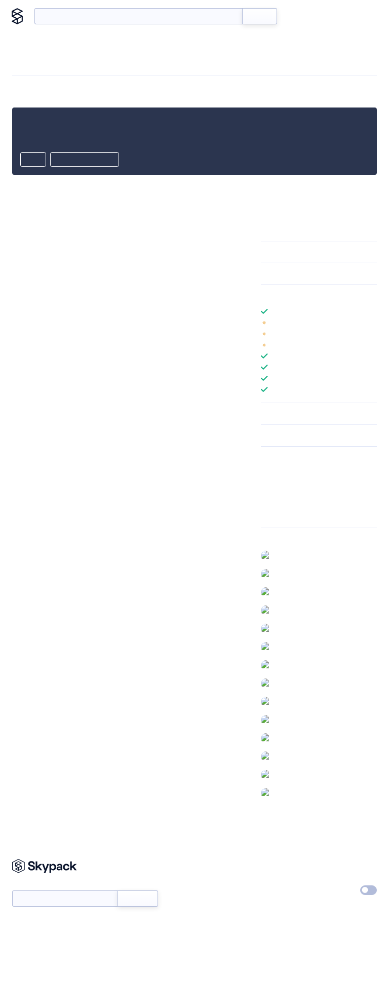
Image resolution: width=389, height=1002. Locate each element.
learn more (334, 295)
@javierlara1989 (299, 664)
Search (259, 16)
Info (370, 322)
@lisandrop (292, 719)
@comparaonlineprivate (313, 591)
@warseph (291, 792)
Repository (278, 512)
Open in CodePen (84, 160)
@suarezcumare (300, 774)
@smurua (289, 756)
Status (208, 887)
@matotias (291, 737)
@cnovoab (291, 555)
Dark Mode (331, 890)
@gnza (285, 646)
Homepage (278, 485)
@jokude (289, 701)
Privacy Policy (344, 864)
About (360, 16)
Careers (273, 887)
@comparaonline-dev (309, 573)
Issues (270, 499)
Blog (329, 16)
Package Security (287, 472)
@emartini (291, 610)
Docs (300, 16)
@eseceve (291, 628)
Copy (33, 160)
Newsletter (29, 885)
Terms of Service (287, 911)
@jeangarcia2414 (301, 683)
